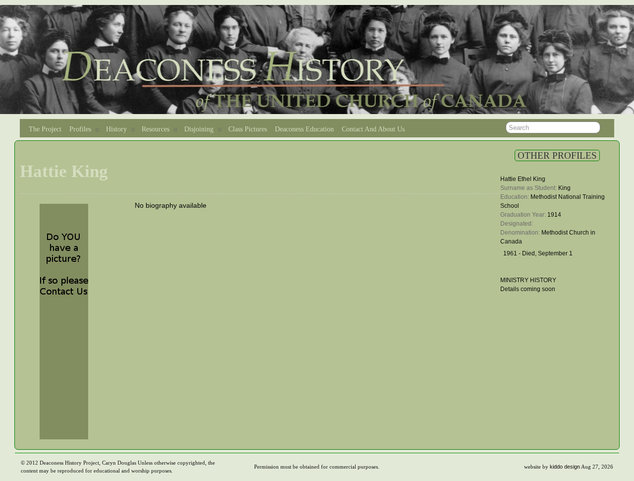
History (116, 129)
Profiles (80, 129)
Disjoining (198, 129)
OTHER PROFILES (557, 155)
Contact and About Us (373, 129)
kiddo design (565, 467)
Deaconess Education (304, 129)
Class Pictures (247, 129)
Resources (155, 129)
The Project (45, 129)
